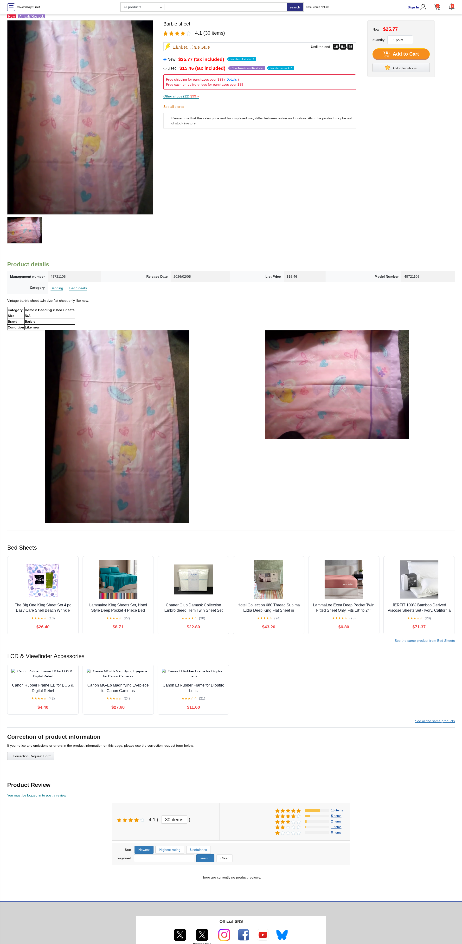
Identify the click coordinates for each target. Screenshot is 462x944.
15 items (337, 810)
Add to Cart (405, 54)
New (210, 59)
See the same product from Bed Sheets (425, 640)
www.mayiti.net (28, 7)
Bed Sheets (78, 288)
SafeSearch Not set (317, 7)
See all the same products (435, 721)
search (295, 7)
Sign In (413, 7)
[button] (452, 6)
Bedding (57, 288)
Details (231, 79)
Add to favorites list (404, 68)
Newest (144, 850)
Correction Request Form (32, 756)
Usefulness (198, 850)
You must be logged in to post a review (36, 795)
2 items (336, 821)
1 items (336, 827)
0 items (336, 832)
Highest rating (169, 850)
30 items (174, 819)
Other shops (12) (181, 96)
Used (230, 68)
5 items (336, 816)
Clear (224, 858)
